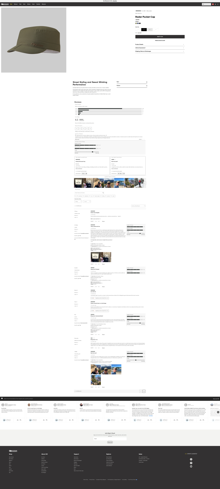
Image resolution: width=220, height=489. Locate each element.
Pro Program (43, 472)
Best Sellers (11, 458)
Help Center (76, 457)
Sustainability (43, 470)
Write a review (149, 10)
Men (20, 4)
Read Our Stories (44, 462)
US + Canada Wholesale (143, 457)
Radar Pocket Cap (138, 13)
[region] (110, 1)
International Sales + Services (144, 458)
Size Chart (139, 32)
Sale (10, 472)
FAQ (74, 469)
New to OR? (43, 469)
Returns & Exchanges (78, 460)
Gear (10, 467)
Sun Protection (109, 458)
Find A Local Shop (44, 467)
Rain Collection (109, 457)
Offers (75, 467)
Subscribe (110, 442)
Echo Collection (109, 465)
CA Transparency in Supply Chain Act (114, 479)
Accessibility (124, 479)
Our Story (43, 457)
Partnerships (43, 460)
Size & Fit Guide (77, 465)
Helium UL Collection (110, 462)
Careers (42, 465)
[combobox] (206, 4)
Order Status (76, 458)
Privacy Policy (92, 479)
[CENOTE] (138, 23)
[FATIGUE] (136, 23)
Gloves (10, 465)
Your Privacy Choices (132, 479)
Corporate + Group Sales (143, 460)
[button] (217, 4)
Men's (10, 462)
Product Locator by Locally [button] (160, 40)
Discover (44, 4)
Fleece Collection (109, 460)
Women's (10, 460)
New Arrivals (11, 457)
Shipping (75, 462)
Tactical (10, 469)
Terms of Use (85, 479)
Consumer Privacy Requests (101, 479)
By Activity (11, 470)
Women (16, 4)
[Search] (200, 4)
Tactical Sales (141, 462)
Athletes (43, 458)
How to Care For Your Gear (78, 470)
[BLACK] (140, 23)
